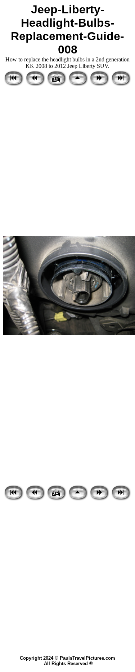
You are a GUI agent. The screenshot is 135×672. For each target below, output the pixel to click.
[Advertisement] (67, 161)
